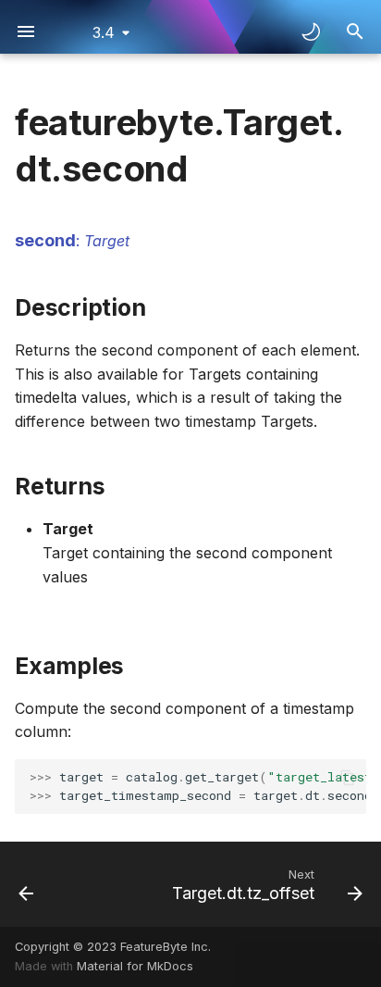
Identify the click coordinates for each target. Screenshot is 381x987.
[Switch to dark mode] (310, 31)
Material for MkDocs (135, 966)
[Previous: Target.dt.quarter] (26, 884)
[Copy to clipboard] (348, 778)
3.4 (103, 32)
